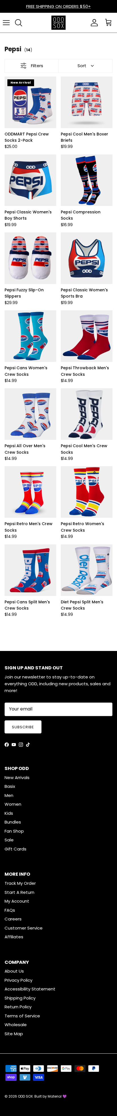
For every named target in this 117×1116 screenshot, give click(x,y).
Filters (37, 66)
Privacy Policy (18, 980)
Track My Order (20, 883)
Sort (82, 66)
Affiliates (14, 937)
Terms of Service (22, 1016)
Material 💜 (57, 1096)
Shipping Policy (20, 998)
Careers (13, 919)
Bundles (13, 822)
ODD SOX (25, 1096)
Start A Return (19, 892)
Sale (9, 840)
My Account (17, 901)
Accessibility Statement (30, 989)
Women (13, 804)
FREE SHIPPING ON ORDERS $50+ (58, 6)
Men (9, 795)
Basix (10, 786)
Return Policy (18, 1007)
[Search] (18, 23)
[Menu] (6, 22)
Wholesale (16, 1025)
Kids (9, 813)
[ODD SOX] (58, 23)
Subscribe (23, 727)
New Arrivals (17, 777)
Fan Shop (14, 831)
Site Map (14, 1034)
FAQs (10, 910)
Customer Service (24, 928)
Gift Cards (15, 849)
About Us (14, 971)
